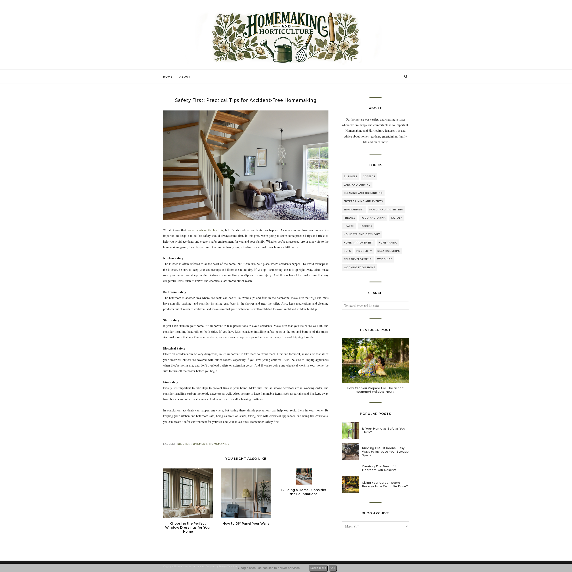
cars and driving (357, 184)
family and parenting (386, 209)
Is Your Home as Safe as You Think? (383, 430)
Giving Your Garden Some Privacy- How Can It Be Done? (385, 484)
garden (397, 217)
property (364, 251)
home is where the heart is (205, 230)
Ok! (332, 568)
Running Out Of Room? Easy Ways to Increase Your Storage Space (385, 451)
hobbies (366, 226)
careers (369, 176)
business (351, 176)
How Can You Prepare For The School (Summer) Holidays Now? (375, 389)
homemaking (219, 443)
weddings (385, 259)
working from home (359, 267)
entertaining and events (363, 201)
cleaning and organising (363, 193)
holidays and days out (362, 234)
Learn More (318, 568)
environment (354, 209)
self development (358, 259)
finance (349, 217)
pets (347, 251)
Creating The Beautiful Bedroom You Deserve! (379, 468)
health (349, 226)
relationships (388, 251)
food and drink (373, 217)
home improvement (192, 443)
